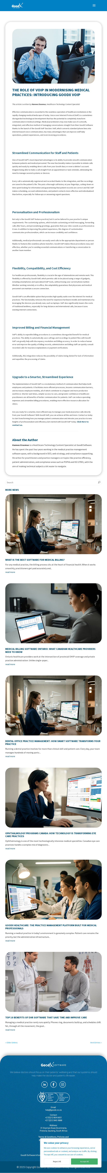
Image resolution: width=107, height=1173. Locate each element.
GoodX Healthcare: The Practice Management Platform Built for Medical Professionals (51, 927)
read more (10, 572)
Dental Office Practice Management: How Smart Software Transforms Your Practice (52, 742)
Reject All (57, 1161)
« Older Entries (11, 1042)
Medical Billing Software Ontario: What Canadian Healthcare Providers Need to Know (50, 650)
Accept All (84, 1161)
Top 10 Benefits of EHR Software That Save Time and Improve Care (46, 1017)
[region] (70, 1152)
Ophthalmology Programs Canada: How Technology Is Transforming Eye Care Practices (50, 835)
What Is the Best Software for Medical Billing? (35, 559)
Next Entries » (96, 1042)
